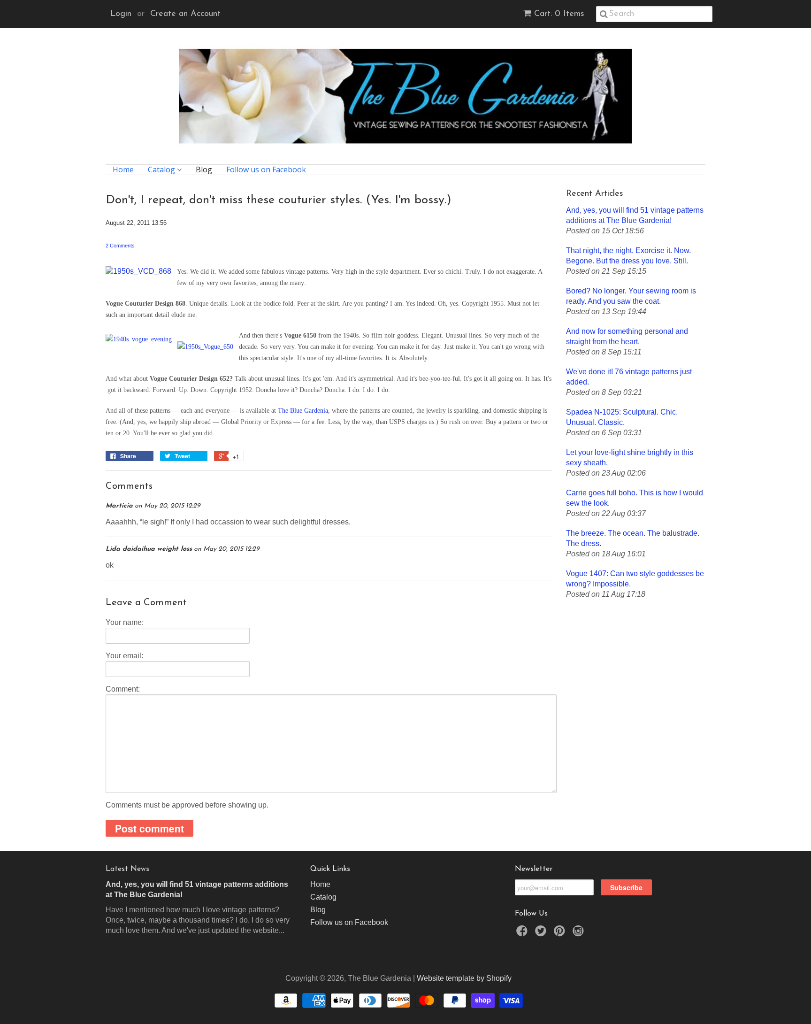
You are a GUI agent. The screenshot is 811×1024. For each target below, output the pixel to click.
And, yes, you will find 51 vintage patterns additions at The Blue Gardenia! (635, 215)
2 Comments (120, 245)
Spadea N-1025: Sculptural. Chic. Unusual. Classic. (622, 417)
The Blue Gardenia (303, 410)
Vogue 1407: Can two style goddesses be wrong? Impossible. (635, 579)
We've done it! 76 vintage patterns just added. (629, 377)
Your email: (124, 656)
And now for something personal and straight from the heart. (627, 336)
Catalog (162, 170)
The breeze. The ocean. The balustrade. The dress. (632, 538)
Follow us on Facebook (266, 170)
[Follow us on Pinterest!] (561, 933)
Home (123, 170)
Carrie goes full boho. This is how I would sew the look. (634, 498)
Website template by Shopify (464, 978)
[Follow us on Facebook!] (523, 933)
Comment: (123, 689)
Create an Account (185, 14)
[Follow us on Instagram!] (580, 933)
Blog (204, 170)
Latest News (127, 869)
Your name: (125, 622)
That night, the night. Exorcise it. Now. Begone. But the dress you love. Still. (628, 255)
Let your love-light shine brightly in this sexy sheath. (629, 457)
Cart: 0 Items (559, 14)
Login (120, 14)
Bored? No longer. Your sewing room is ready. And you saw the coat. (631, 296)
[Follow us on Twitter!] (542, 933)
